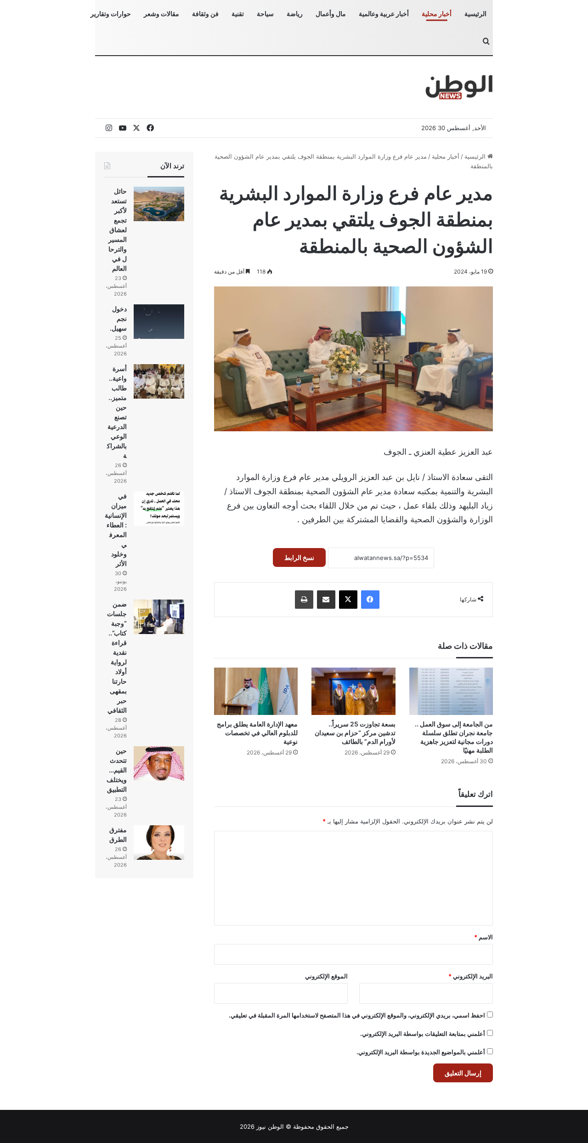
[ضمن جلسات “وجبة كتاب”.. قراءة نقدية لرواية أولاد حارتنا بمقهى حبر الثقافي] (159, 617)
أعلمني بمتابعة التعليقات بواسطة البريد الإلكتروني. (422, 1033)
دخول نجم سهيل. (118, 318)
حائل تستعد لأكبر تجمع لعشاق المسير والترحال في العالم (117, 229)
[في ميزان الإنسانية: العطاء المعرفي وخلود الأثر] (159, 508)
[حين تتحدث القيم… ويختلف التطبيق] (159, 763)
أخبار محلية (437, 13)
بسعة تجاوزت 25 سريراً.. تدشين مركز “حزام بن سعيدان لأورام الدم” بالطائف (355, 732)
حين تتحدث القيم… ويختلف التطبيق (117, 770)
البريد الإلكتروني (470, 976)
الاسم (483, 937)
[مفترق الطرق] (159, 842)
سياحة (265, 13)
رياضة (295, 13)
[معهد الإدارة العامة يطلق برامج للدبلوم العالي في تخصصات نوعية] (256, 691)
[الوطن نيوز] (458, 87)
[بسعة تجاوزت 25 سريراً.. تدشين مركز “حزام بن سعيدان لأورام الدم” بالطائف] (353, 691)
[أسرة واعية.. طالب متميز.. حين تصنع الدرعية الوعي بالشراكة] (159, 381)
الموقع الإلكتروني (326, 976)
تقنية (238, 13)
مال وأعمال (331, 13)
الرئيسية (475, 13)
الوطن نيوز (270, 1126)
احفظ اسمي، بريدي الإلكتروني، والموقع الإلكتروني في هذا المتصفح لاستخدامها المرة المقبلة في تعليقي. (357, 1015)
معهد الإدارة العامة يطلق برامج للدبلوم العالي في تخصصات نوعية (257, 732)
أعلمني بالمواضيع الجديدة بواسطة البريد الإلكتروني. (420, 1052)
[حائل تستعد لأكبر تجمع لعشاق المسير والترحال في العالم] (159, 204)
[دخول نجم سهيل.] (159, 321)
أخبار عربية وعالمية (384, 13)
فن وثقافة (205, 13)
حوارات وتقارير (110, 13)
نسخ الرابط (299, 557)
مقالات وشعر (161, 13)
